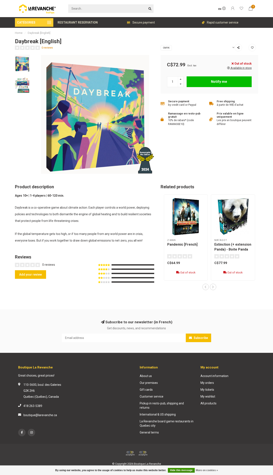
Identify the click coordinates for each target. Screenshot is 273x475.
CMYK (166, 47)
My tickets (207, 389)
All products (208, 403)
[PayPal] (143, 453)
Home (18, 32)
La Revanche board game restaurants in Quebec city (166, 423)
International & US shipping (158, 414)
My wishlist (207, 396)
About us (146, 376)
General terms (149, 432)
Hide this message (181, 470)
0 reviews (47, 47)
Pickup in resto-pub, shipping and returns (162, 405)
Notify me (219, 81)
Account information (214, 376)
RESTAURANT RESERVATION (78, 22)
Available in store (241, 68)
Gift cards (146, 389)
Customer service (151, 396)
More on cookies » (207, 470)
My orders (207, 382)
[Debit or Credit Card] (130, 453)
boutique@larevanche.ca (40, 415)
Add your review (30, 274)
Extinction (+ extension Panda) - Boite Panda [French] (232, 249)
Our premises (149, 382)
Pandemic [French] (182, 244)
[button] (205, 287)
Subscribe (200, 338)
